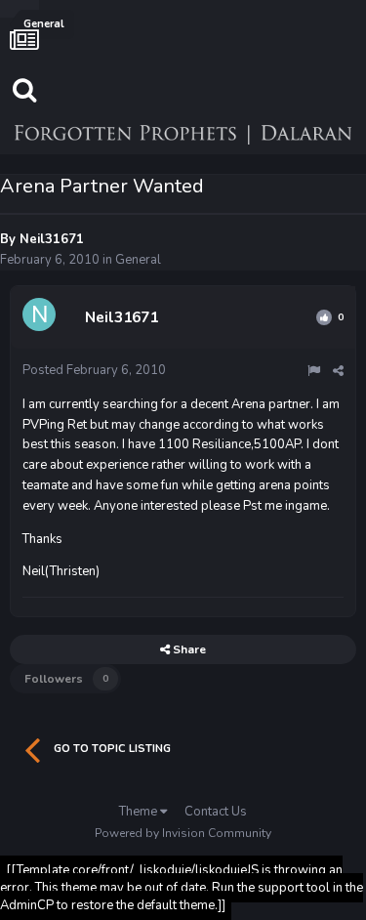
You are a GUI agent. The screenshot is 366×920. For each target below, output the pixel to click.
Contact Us (215, 811)
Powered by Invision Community (183, 833)
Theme (139, 811)
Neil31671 (52, 239)
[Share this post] (338, 371)
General (138, 260)
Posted (94, 370)
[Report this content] (313, 371)
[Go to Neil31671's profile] (41, 317)
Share (188, 649)
